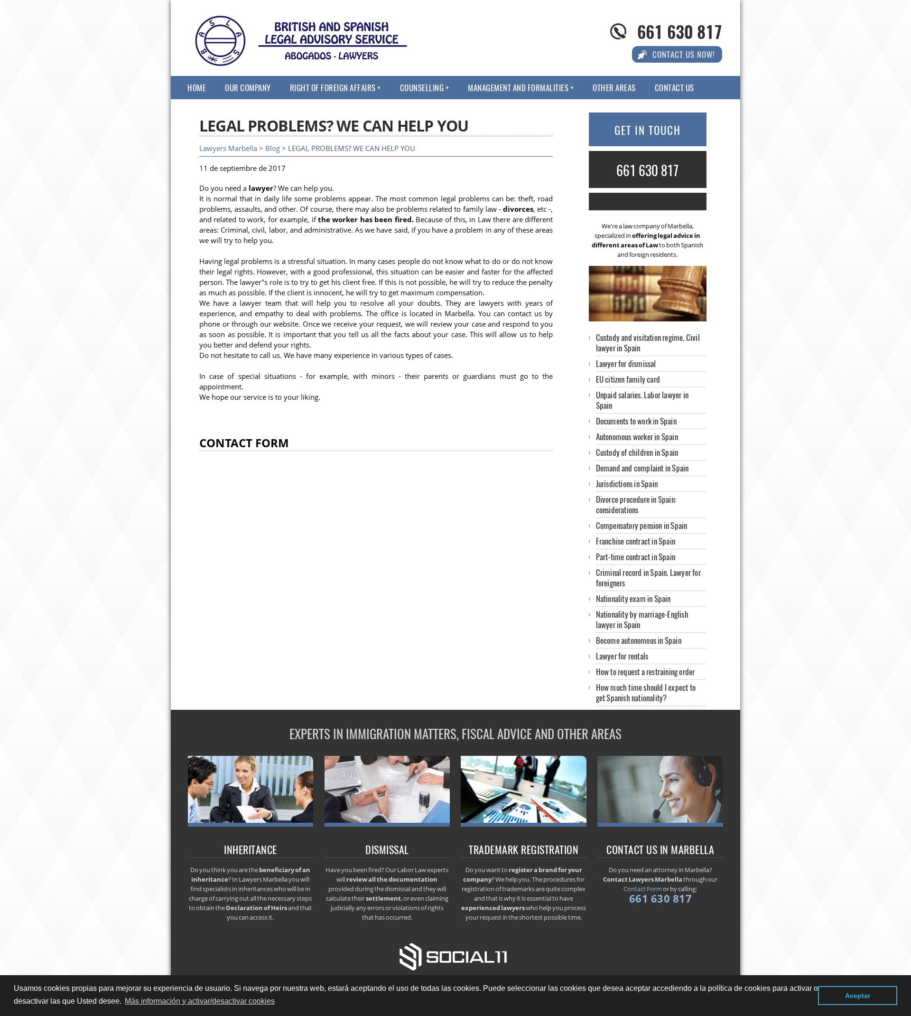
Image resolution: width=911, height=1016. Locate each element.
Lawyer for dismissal (626, 363)
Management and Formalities (518, 88)
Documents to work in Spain (636, 421)
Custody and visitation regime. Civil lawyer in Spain (648, 342)
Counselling (422, 88)
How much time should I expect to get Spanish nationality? (646, 692)
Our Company (248, 88)
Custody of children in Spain (637, 452)
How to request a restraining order (645, 671)
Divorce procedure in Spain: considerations (636, 504)
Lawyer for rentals (622, 656)
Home (196, 88)
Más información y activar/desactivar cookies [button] (200, 1001)
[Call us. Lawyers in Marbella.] (647, 201)
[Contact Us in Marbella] (660, 823)
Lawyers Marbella (228, 148)
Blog (272, 148)
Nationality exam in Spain (633, 598)
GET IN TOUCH (647, 130)
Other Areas (614, 88)
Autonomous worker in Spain (637, 436)
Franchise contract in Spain (635, 541)
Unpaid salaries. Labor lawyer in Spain (642, 400)
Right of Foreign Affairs (333, 88)
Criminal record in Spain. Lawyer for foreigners (648, 577)
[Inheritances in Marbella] (251, 823)
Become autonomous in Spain (638, 640)
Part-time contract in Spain (635, 557)
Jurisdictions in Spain (627, 483)
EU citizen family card (628, 379)
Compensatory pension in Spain (642, 525)
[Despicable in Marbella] (387, 823)
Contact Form (642, 888)
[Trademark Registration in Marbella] (523, 823)
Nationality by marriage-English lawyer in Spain (642, 619)
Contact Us (674, 88)
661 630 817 (679, 31)
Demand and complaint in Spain (642, 468)
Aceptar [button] (857, 995)
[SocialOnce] (455, 955)
